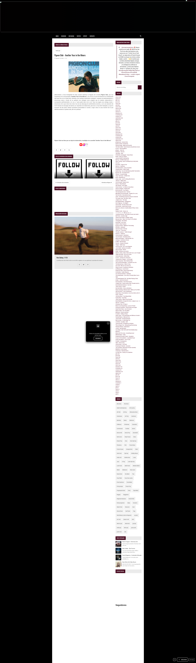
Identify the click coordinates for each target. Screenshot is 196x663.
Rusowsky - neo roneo (121, 222)
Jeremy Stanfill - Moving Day (122, 158)
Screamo (135, 502)
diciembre (119, 113)
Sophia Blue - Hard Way (121, 297)
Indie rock (119, 457)
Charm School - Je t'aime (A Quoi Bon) (124, 187)
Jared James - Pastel (120, 286)
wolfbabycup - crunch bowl (122, 269)
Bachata (119, 420)
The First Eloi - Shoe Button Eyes (123, 195)
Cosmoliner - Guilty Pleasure (122, 272)
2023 (118, 365)
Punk (129, 490)
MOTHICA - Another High (121, 216)
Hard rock (119, 453)
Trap (134, 511)
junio (118, 102)
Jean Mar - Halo (119, 153)
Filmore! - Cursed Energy (121, 174)
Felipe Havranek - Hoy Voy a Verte (123, 254)
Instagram (71, 36)
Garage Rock (129, 449)
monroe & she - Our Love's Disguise (124, 246)
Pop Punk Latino (129, 478)
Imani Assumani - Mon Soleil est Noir (124, 260)
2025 (118, 111)
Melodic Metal (136, 465)
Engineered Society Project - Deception (125, 336)
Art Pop (126, 416)
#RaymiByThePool (134, 70)
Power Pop (128, 486)
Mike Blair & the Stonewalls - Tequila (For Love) (127, 193)
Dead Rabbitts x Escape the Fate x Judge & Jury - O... (128, 301)
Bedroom (132, 420)
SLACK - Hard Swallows (121, 148)
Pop (133, 474)
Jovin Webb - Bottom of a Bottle (123, 248)
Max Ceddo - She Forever (128, 548)
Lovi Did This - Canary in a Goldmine (124, 352)
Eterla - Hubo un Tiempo (121, 156)
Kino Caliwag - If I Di (62, 258)
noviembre (119, 114)
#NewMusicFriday (124, 74)
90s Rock (126, 403)
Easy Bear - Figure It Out (121, 164)
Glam (136, 449)
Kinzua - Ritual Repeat (121, 183)
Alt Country (132, 408)
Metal (118, 469)
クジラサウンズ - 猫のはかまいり (123, 212)
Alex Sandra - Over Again (121, 185)
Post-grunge (120, 486)
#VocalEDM (133, 72)
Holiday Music (134, 453)
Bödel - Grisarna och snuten (122, 251)
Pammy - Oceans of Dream (122, 243)
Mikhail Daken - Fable (120, 334)
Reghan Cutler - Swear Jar (122, 211)
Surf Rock (127, 511)
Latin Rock (119, 465)
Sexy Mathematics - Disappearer (123, 201)
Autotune (133, 416)
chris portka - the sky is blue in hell (123, 204)
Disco (134, 436)
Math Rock (127, 465)
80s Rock (119, 403)
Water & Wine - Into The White (122, 310)
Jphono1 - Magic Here (121, 180)
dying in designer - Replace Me (123, 188)
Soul (133, 507)
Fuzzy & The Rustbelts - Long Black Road (125, 338)
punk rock (119, 531)
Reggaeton (126, 494)
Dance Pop (127, 432)
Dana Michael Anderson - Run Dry (123, 285)
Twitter (79, 36)
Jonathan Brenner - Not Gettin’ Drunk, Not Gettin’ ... (128, 214)
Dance (133, 428)
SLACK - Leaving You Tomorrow (123, 257)
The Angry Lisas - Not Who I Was (123, 198)
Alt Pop (125, 412)
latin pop (126, 527)
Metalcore (124, 469)
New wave (132, 469)
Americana (119, 416)
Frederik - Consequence (121, 341)
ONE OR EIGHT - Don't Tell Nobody (124, 291)
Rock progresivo (120, 502)
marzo (118, 106)
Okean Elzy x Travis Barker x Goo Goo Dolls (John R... (128, 293)
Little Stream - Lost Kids (121, 344)
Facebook (63, 36)
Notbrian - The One (120, 151)
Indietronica (127, 457)
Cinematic (134, 424)
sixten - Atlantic (119, 294)
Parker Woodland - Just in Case (123, 339)
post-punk (133, 527)
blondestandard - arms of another (124, 167)
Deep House (127, 436)
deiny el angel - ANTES (121, 249)
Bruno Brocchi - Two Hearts (122, 190)
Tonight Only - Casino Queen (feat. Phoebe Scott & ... (128, 283)
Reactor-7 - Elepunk (120, 233)
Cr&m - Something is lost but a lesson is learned (127, 196)
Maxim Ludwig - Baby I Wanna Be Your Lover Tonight (128, 252)
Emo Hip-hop (133, 441)
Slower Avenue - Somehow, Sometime (124, 267)
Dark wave (119, 436)
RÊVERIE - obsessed (120, 227)
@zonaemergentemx (128, 47)
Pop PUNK (119, 478)
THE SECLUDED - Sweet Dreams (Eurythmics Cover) (128, 147)
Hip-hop (126, 453)
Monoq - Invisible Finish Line (122, 159)
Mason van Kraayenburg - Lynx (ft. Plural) (125, 305)
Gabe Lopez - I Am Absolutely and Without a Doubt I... (128, 315)
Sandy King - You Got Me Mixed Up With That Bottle (128, 171)
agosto (118, 98)
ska (125, 531)
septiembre (119, 118)
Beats (125, 420)
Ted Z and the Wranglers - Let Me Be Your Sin (126, 262)
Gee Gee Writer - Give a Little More (123, 288)
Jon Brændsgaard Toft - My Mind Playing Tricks (127, 278)
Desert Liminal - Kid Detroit (122, 143)
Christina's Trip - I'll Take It (121, 304)
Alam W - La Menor (120, 302)
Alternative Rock (133, 412)
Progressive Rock (121, 490)
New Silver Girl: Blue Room (129, 562)
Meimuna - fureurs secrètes (122, 312)
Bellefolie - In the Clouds (121, 349)
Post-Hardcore (120, 482)
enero (118, 110)
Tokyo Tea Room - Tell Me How (123, 175)
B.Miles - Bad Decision (121, 241)
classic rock (126, 519)
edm (133, 519)
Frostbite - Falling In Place (122, 313)
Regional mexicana (121, 498)
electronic (127, 523)
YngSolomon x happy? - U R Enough (124, 259)
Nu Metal (127, 474)
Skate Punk (119, 507)
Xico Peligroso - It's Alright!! (122, 203)
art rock (119, 519)
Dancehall (135, 432)
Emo (126, 441)
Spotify (85, 36)
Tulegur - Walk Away (120, 244)
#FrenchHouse (125, 72)
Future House (120, 449)
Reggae (118, 494)
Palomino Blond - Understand (122, 326)
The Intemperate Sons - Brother (123, 191)
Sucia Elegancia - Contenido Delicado (131, 555)
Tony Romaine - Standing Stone (123, 236)
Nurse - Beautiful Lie (120, 177)
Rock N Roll (131, 498)
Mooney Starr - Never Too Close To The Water (126, 219)
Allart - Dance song (120, 342)
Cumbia (127, 428)
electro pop (119, 523)
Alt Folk (118, 412)
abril (118, 105)
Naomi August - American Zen (130, 541)
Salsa (128, 502)
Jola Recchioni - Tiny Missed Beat (123, 296)
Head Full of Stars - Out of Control (123, 309)
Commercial (120, 428)
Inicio (57, 36)
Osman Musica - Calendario (122, 235)
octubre (118, 116)
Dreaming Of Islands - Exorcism (123, 346)
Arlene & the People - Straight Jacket (124, 217)
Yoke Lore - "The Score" (121, 230)
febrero (118, 108)
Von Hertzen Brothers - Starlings (123, 273)
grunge (134, 523)
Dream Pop (119, 441)
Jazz (118, 461)
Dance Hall (119, 432)
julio (118, 100)
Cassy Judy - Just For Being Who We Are (125, 179)
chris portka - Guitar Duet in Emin (123, 206)
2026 (118, 97)
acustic (136, 515)
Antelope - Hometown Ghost (122, 240)
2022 (117, 379)
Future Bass (132, 445)
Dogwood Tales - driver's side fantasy (124, 270)
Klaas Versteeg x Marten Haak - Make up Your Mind (128, 289)
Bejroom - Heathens (120, 166)
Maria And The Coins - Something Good (125, 333)
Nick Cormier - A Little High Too (123, 320)
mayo (118, 103)
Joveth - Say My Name (121, 328)
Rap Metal (135, 490)
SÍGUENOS (98, 338)
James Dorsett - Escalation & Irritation (125, 323)
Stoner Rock (120, 511)
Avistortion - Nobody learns (122, 350)
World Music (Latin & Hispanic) (124, 515)
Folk (125, 445)
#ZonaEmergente (124, 70)
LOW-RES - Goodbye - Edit (122, 321)
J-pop (134, 457)
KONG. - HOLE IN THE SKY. (122, 280)
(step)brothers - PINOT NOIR (122, 169)
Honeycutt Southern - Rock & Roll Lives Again (126, 307)
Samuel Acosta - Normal (121, 228)
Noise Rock (119, 474)
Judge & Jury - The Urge (121, 199)
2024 (118, 132)
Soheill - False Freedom (121, 224)
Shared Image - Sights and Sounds (124, 145)
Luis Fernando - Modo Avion (122, 182)
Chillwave (119, 424)
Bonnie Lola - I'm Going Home (122, 172)
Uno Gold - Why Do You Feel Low (123, 265)
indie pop (58, 50)
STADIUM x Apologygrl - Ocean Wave (124, 155)
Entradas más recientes (63, 182)
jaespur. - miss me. (120, 150)
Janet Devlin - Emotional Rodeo (123, 318)
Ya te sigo (192, 659)
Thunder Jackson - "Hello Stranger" (124, 232)
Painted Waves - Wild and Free (123, 317)
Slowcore (127, 507)
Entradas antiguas (106, 182)
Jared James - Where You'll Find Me (124, 299)
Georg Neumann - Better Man (122, 256)
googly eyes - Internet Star (122, 142)
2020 (117, 391)
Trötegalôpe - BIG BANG (121, 220)
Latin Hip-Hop (131, 461)
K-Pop (123, 461)
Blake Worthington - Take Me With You (124, 238)
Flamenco (119, 445)
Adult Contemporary (121, 408)
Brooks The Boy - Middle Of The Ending (125, 225)
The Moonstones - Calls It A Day (123, 264)
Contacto (92, 36)
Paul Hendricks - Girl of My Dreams (124, 281)
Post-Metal (129, 482)
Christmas (126, 424)
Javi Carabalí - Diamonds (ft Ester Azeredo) (126, 347)
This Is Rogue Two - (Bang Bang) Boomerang (126, 325)
